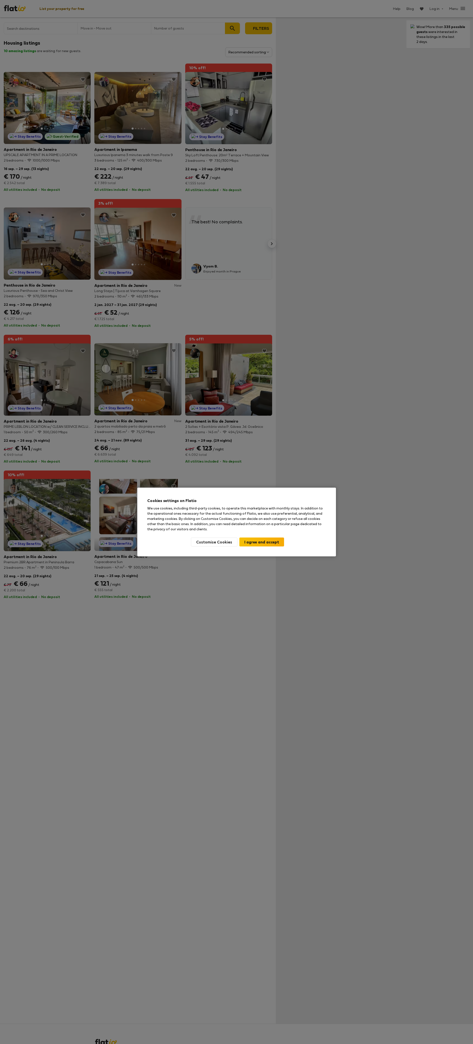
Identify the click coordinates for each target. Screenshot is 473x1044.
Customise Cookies (214, 541)
